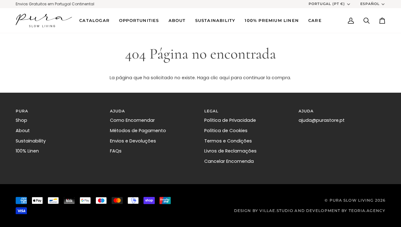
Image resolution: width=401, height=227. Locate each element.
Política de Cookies (225, 130)
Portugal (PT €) (327, 4)
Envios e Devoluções (133, 141)
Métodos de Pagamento (138, 130)
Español (370, 4)
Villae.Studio (276, 210)
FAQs (116, 151)
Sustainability (31, 141)
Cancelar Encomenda (229, 161)
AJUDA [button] (117, 111)
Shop (21, 120)
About (23, 130)
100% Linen (27, 151)
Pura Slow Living (352, 200)
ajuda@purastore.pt (322, 120)
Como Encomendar (132, 120)
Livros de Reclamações (230, 151)
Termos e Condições (228, 141)
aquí (224, 78)
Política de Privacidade (230, 120)
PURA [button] (22, 111)
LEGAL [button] (211, 111)
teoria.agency (367, 210)
